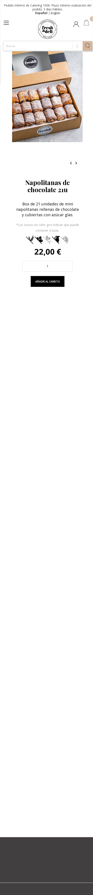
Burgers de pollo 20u (47, 421)
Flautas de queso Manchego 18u (47, 792)
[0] (86, 23)
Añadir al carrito (47, 281)
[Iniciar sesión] (77, 25)
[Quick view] (56, 346)
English (55, 13)
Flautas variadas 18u (47, 545)
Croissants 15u (48, 668)
